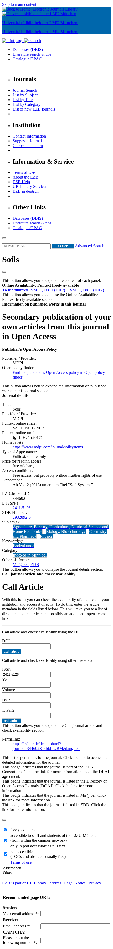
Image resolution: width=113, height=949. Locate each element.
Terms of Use (24, 172)
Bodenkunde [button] (23, 545)
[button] (40, 285)
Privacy (95, 883)
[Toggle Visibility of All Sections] (4, 272)
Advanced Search (89, 246)
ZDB (34, 564)
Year (6, 679)
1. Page (8, 710)
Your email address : (21, 913)
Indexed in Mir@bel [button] (30, 555)
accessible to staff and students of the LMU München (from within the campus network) (54, 837)
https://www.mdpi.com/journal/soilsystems (48, 447)
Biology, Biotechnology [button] (66, 531)
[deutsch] (32, 40)
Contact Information (29, 136)
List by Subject (25, 95)
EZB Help (21, 182)
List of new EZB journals (34, 109)
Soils (10, 259)
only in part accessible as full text (37, 846)
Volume (8, 690)
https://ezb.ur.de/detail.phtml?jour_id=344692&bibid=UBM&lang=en (46, 746)
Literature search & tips (32, 54)
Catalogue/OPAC (27, 59)
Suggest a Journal (27, 141)
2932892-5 (22, 517)
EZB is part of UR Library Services (31, 883)
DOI (6, 641)
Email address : (16, 926)
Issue (6, 700)
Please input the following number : (20, 940)
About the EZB (25, 177)
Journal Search (25, 90)
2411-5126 (21, 508)
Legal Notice (75, 883)
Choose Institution (28, 145)
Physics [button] (46, 536)
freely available (22, 829)
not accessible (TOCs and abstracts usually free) (38, 854)
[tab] (56, 285)
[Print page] (13, 40)
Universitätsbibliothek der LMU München (40, 22)
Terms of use (21, 862)
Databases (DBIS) (28, 49)
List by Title (23, 99)
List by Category (26, 104)
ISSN (6, 669)
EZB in (26, 191)
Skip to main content (19, 4)
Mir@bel (21, 564)
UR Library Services (30, 186)
